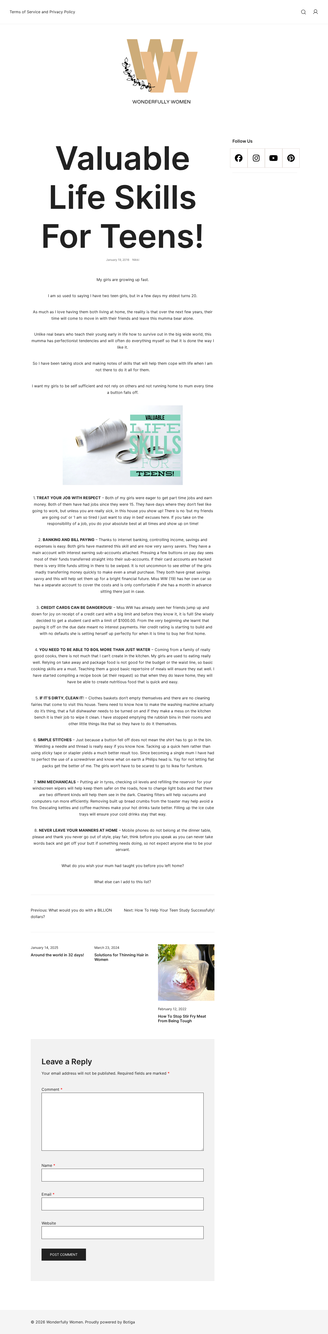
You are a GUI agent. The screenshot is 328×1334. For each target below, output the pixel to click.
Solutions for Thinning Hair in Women (121, 957)
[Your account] (315, 12)
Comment (52, 1089)
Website (49, 1223)
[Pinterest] (291, 158)
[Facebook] (239, 158)
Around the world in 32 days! (57, 954)
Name (48, 1165)
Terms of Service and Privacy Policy (42, 11)
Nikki (135, 260)
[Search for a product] (304, 12)
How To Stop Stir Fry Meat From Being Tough (182, 1018)
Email (48, 1194)
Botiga (129, 1322)
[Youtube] (273, 158)
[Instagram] (256, 158)
